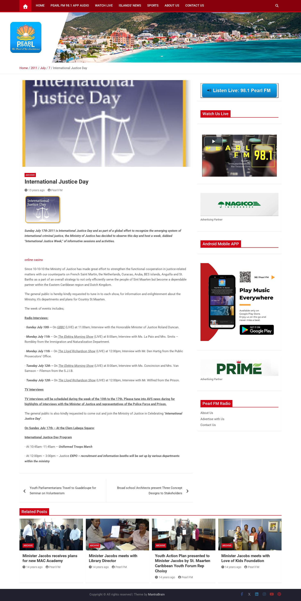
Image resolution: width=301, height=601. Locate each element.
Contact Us (194, 5)
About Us (172, 5)
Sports (152, 5)
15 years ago (36, 190)
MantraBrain (156, 594)
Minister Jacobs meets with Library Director (113, 558)
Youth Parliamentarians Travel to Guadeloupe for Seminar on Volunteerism (63, 490)
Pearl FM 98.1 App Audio (70, 5)
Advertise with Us (212, 419)
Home (40, 5)
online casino (34, 260)
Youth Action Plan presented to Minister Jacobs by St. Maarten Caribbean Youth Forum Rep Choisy (182, 563)
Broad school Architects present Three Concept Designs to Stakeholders (149, 490)
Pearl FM (56, 190)
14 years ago (34, 567)
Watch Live (104, 5)
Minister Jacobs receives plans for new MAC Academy (50, 558)
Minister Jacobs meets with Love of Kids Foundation (245, 558)
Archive (30, 175)
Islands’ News (130, 5)
